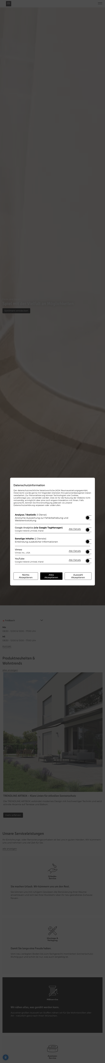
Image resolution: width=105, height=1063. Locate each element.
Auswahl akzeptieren (78, 576)
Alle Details (75, 529)
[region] (52, 539)
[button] (87, 517)
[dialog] (52, 531)
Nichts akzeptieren (26, 576)
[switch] (87, 516)
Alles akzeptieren (51, 576)
